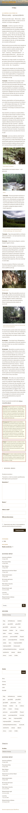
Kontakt (4, 690)
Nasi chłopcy (5, 566)
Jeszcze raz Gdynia (6, 557)
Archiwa (4, 748)
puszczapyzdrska (12, 639)
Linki (3, 687)
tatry (10, 643)
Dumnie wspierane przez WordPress (10, 809)
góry (4, 624)
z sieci (10, 655)
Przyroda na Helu (6, 561)
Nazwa (4, 502)
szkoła (4, 643)
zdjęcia (13, 468)
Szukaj (4, 669)
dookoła (19, 621)
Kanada (5, 630)
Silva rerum (9, 2)
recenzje (22, 639)
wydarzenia (6, 652)
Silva (3, 678)
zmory (4, 655)
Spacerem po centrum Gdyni (9, 570)
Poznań (22, 636)
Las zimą (4, 592)
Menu (14, 7)
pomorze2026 (13, 636)
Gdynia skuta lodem (7, 575)
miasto (10, 633)
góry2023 (18, 624)
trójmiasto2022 (18, 643)
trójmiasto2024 (7, 646)
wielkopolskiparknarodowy (10, 649)
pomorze (5, 636)
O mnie (4, 681)
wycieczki (7, 468)
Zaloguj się (5, 743)
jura (20, 627)
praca (4, 639)
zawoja (13, 652)
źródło (16, 655)
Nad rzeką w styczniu (7, 583)
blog (4, 621)
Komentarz (5, 482)
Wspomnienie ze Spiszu (8, 597)
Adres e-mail (6, 509)
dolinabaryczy (11, 621)
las (16, 630)
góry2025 (5, 627)
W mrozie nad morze (7, 579)
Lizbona (22, 630)
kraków (11, 630)
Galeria (4, 684)
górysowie (13, 627)
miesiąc (17, 633)
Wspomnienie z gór (7, 588)
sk (16, 13)
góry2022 (10, 624)
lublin (4, 633)
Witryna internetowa (7, 517)
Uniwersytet (17, 646)
